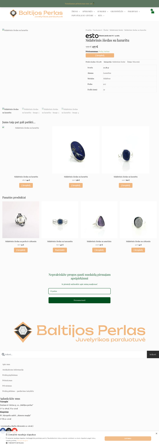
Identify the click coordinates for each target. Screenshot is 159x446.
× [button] (156, 433)
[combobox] (73, 354)
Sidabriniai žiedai (116, 30)
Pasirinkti (60, 250)
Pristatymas (7, 380)
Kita (100, 15)
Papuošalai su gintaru (82, 15)
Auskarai (101, 11)
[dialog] (79, 438)
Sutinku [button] (128, 438)
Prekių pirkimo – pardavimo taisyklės (18, 391)
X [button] (93, 3)
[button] (53, 443)
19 (104, 89)
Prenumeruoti (79, 300)
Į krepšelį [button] (26, 185)
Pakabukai (133, 11)
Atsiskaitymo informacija (12, 369)
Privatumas (7, 385)
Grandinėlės (117, 11)
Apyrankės (87, 11)
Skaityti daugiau (22, 440)
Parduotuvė (97, 30)
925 (104, 84)
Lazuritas (107, 73)
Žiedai (75, 11)
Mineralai (136, 62)
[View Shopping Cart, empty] (152, 13)
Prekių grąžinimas (10, 375)
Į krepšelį (99, 55)
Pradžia (88, 30)
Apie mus (6, 364)
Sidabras (106, 78)
